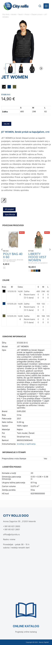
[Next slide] (41, 68)
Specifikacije (10, 214)
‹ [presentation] (2, 249)
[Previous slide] (5, 68)
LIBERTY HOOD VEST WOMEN (37, 257)
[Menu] (46, 6)
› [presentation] (50, 249)
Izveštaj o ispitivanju (26, 444)
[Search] (40, 6)
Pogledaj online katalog (26, 632)
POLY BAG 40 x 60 (12, 255)
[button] (10, 68)
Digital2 (46, 642)
